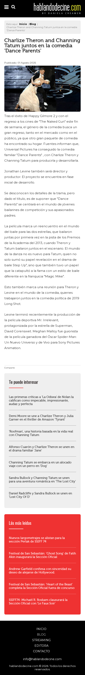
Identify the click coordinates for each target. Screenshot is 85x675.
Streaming (41, 640)
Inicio (41, 629)
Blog (41, 634)
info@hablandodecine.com (42, 659)
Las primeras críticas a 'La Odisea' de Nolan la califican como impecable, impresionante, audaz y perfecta (41, 400)
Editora (41, 646)
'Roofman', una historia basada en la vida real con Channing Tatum (41, 433)
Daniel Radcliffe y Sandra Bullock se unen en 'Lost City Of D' (40, 495)
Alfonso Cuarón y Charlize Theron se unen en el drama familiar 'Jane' (41, 448)
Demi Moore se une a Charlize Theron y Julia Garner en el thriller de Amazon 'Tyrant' (41, 417)
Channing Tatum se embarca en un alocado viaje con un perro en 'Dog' (40, 464)
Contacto (41, 651)
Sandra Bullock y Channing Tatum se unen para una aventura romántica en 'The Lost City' (42, 479)
